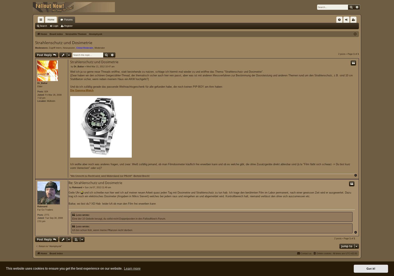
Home (51, 19)
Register (68, 26)
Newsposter (69, 48)
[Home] (74, 7)
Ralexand (42, 206)
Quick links (41, 20)
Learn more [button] (132, 268)
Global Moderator (84, 48)
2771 (46, 215)
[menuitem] (339, 20)
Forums (68, 19)
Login (55, 26)
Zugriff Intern (55, 48)
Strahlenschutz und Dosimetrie (63, 42)
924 (46, 91)
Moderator (100, 48)
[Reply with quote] (353, 63)
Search (43, 26)
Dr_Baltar (42, 83)
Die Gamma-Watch (82, 90)
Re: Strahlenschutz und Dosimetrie (95, 183)
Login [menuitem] (347, 20)
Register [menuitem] (354, 20)
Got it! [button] (371, 268)
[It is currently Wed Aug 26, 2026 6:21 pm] (355, 34)
